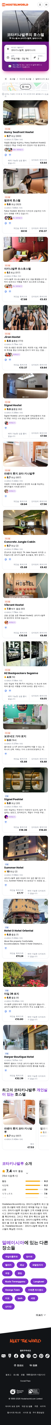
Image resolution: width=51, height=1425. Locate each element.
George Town (12, 1290)
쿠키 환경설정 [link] (38, 1412)
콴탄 (20, 1273)
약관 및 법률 (27, 1406)
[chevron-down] (27, 1173)
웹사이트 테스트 (14, 1412)
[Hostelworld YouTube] (35, 1356)
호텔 (6, 796)
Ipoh (20, 1298)
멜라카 (8, 1265)
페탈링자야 (37, 1265)
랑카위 (29, 1256)
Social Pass (25, 1381)
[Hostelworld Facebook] (16, 1356)
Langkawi (39, 1281)
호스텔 (7, 129)
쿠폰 (36, 1406)
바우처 (43, 1406)
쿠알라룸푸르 (11, 1256)
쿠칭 (7, 1273)
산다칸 (8, 1306)
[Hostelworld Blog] (3, 1356)
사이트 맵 (27, 1412)
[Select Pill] (40, 4)
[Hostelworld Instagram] (29, 1356)
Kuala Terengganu (15, 1281)
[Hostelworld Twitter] (22, 1356)
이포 (7, 1298)
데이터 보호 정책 (12, 1406)
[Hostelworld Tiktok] (47, 1356)
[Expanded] (6, 79)
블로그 (8, 1374)
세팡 (33, 1298)
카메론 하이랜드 (35, 1290)
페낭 (22, 1265)
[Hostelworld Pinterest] (41, 1356)
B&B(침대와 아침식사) (36, 1374)
